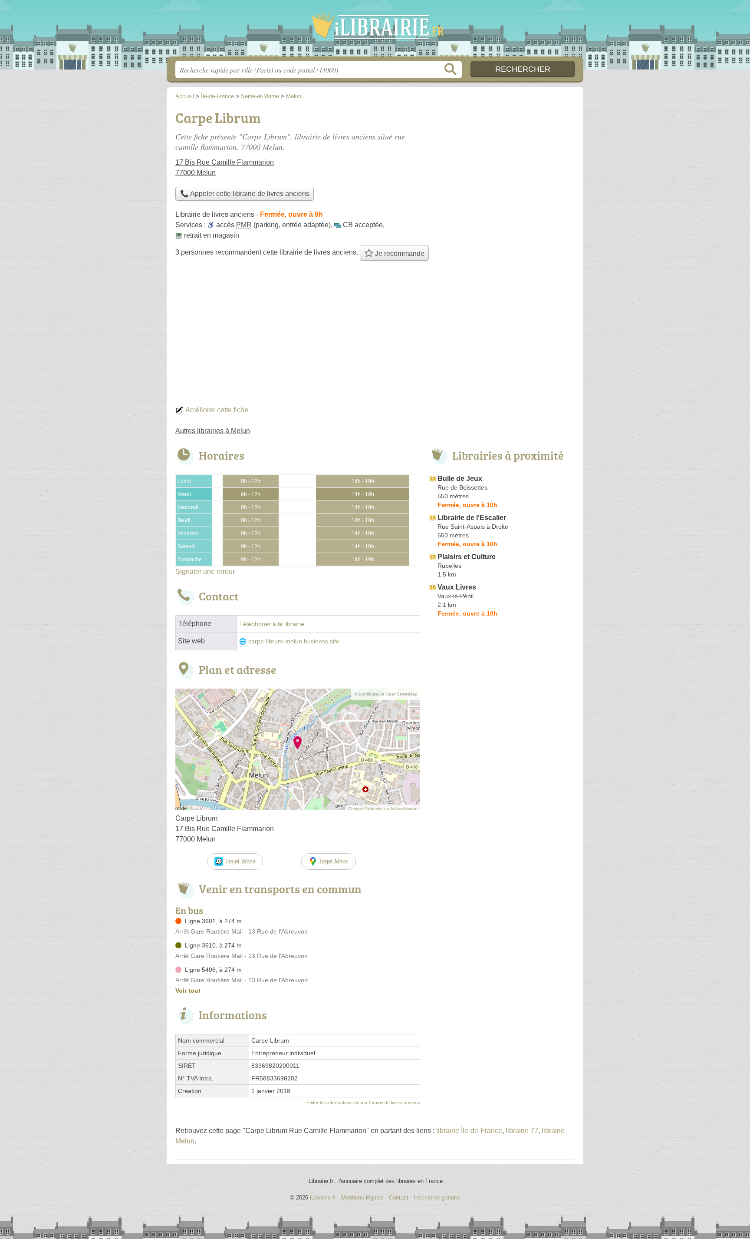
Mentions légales (362, 1197)
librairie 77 (522, 1130)
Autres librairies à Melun (212, 430)
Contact (398, 1197)
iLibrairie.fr (375, 31)
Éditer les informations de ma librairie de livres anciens (363, 1102)
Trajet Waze (240, 861)
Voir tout (188, 990)
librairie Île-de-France (469, 1130)
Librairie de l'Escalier (472, 517)
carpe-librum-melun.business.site (293, 641)
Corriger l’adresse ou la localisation (383, 808)
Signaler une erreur (205, 571)
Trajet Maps (334, 861)
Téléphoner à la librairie (271, 624)
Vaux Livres (457, 587)
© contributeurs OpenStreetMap (386, 694)
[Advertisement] (375, 335)
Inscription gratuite (437, 1197)
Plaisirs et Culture (467, 556)
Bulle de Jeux (460, 478)
